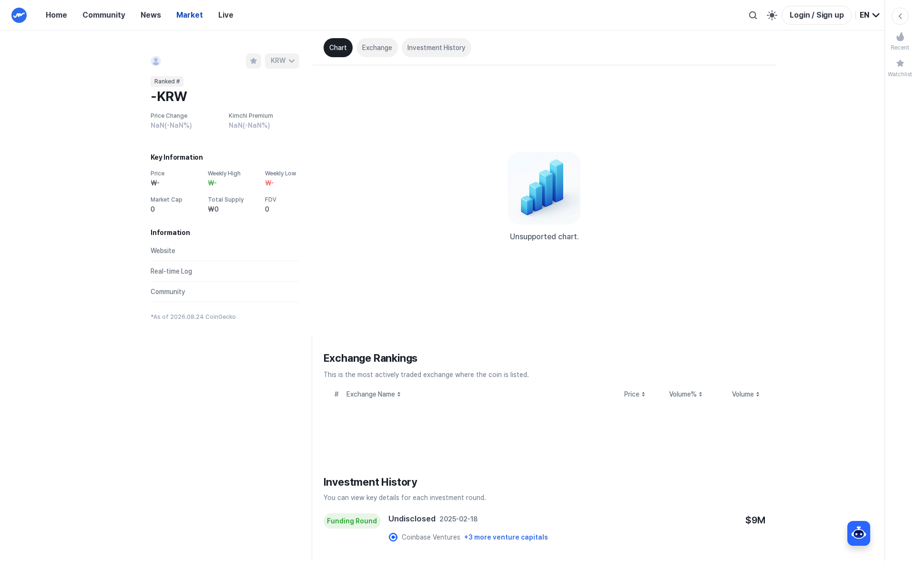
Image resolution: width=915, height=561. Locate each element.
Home (56, 15)
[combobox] (870, 15)
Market (189, 15)
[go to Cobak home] (19, 15)
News (151, 15)
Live (226, 15)
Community (103, 15)
